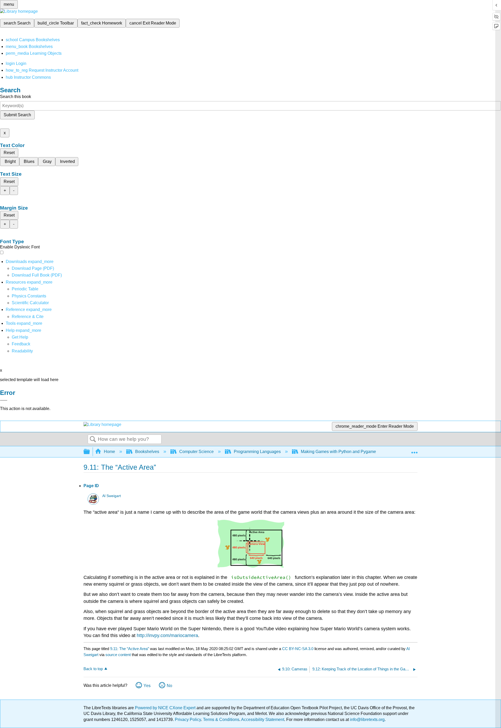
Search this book (15, 96)
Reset (9, 152)
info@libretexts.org (367, 719)
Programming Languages (257, 451)
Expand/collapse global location (414, 450)
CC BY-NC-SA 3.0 (297, 648)
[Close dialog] (3, 400)
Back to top (93, 668)
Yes (147, 685)
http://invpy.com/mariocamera (167, 635)
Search (93, 439)
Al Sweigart (111, 496)
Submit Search (17, 115)
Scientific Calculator (30, 303)
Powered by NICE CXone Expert (165, 708)
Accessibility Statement (262, 719)
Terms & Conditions (221, 719)
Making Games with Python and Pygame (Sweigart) (348, 451)
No (169, 685)
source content (118, 654)
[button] (21, 344)
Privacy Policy (188, 719)
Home (109, 451)
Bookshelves (147, 451)
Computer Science (196, 451)
